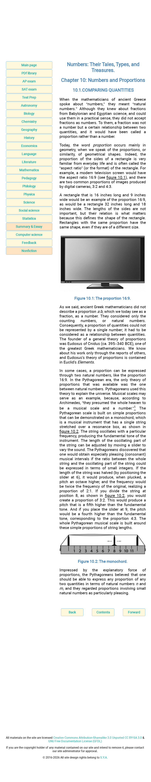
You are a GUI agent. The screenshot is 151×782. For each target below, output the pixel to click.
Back (72, 612)
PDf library (29, 73)
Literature (29, 162)
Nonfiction (29, 251)
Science (29, 202)
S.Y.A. (104, 757)
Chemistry (29, 121)
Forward (134, 612)
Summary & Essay (29, 226)
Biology (29, 113)
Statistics (29, 218)
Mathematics (29, 170)
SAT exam (29, 89)
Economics (29, 146)
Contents (103, 612)
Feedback (29, 243)
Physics (29, 194)
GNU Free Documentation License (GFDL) (75, 741)
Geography (29, 130)
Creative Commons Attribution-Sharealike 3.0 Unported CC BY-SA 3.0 (97, 737)
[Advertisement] (75, 31)
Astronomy (29, 105)
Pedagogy (29, 178)
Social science (29, 210)
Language (29, 154)
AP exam (29, 81)
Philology (29, 186)
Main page (29, 65)
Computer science (29, 235)
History (29, 138)
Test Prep (29, 97)
